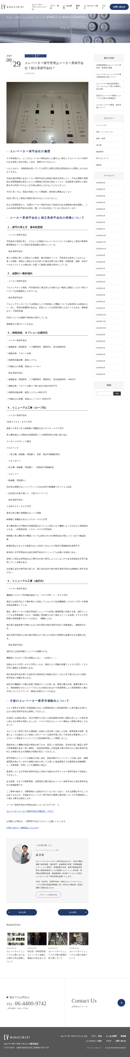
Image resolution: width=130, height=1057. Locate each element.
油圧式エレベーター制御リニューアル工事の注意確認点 (108, 96)
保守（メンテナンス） (41, 56)
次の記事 (72, 912)
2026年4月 (100, 209)
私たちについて (102, 158)
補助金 (99, 165)
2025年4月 (100, 288)
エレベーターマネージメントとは (39, 7)
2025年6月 (100, 275)
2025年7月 (100, 268)
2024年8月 (100, 341)
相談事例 (99, 152)
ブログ (103, 7)
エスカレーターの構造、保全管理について (108, 106)
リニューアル (28, 17)
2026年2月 (100, 222)
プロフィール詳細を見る (48, 895)
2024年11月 (101, 321)
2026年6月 (100, 196)
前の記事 (22, 912)
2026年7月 (100, 189)
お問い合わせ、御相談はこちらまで (22, 827)
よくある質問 (67, 7)
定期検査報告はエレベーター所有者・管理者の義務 (108, 66)
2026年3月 (100, 216)
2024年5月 (100, 361)
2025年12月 (101, 235)
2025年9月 (100, 255)
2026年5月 (100, 202)
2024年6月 (100, 354)
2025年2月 (100, 301)
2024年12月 (101, 315)
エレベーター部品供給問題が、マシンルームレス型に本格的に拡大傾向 (108, 86)
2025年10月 (101, 249)
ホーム (9, 17)
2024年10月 (101, 328)
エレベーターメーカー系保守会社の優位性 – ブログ (29, 811)
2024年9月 (100, 334)
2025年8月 (100, 262)
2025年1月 (100, 308)
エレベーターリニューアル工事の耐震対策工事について (108, 75)
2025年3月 (100, 295)
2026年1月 (100, 229)
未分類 (99, 145)
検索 (109, 385)
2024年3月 (100, 374)
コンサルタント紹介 (91, 7)
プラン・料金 (54, 7)
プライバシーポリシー (94, 1048)
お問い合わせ (119, 7)
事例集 (78, 7)
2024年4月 (100, 367)
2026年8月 (100, 183)
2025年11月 (101, 242)
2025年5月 (100, 282)
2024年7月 (100, 348)
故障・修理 (100, 138)
